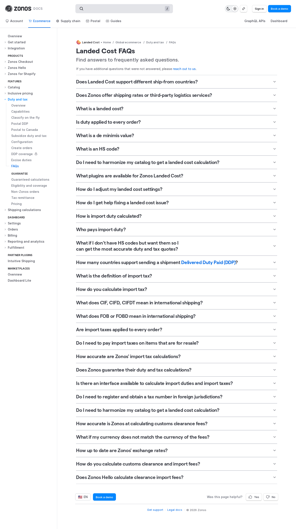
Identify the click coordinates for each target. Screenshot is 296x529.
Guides (116, 21)
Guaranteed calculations (30, 179)
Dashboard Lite (19, 280)
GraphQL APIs (254, 21)
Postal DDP (19, 123)
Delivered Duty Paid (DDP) (208, 262)
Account (16, 21)
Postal (95, 21)
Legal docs (174, 509)
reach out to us (184, 69)
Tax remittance (22, 198)
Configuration (22, 142)
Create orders (21, 148)
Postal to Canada (24, 129)
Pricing (16, 204)
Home (107, 42)
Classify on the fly (25, 117)
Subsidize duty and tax (29, 136)
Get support (155, 509)
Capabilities (20, 111)
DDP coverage (22, 154)
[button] (30, 42)
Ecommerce (41, 21)
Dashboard (279, 21)
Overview (15, 36)
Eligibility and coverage (29, 185)
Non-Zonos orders (25, 191)
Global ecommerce (128, 42)
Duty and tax (155, 42)
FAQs (15, 166)
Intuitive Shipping (21, 261)
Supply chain (70, 21)
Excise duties (21, 160)
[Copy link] (243, 8)
